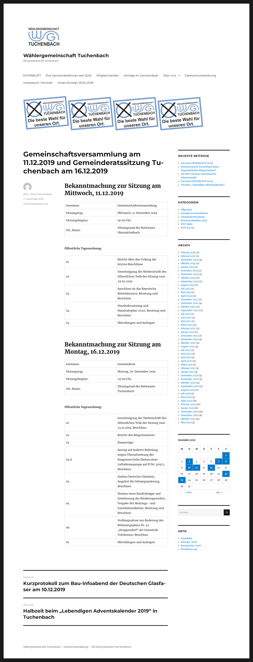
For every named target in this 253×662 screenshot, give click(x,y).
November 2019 (189, 415)
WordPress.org (189, 549)
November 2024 (189, 259)
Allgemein (186, 209)
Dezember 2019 (189, 411)
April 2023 (186, 295)
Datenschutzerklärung (200, 75)
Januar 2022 (187, 332)
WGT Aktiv (187, 224)
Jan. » (219, 492)
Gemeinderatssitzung (35, 203)
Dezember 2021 (189, 335)
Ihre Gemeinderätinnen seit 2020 (69, 75)
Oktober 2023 (188, 277)
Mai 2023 (186, 292)
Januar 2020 (187, 408)
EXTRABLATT (32, 75)
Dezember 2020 (189, 375)
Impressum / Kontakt (38, 82)
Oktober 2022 (188, 306)
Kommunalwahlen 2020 (194, 220)
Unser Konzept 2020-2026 (75, 82)
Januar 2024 (187, 267)
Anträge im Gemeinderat (141, 75)
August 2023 (187, 285)
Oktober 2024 (188, 263)
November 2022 (189, 303)
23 (182, 480)
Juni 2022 (186, 317)
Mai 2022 (186, 321)
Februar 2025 (188, 256)
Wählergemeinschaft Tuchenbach (66, 55)
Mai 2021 (186, 357)
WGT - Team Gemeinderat (37, 194)
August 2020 (188, 390)
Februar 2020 (188, 404)
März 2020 (187, 400)
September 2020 (190, 386)
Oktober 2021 (188, 343)
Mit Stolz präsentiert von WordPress (111, 646)
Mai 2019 (186, 422)
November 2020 (189, 379)
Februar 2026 (188, 252)
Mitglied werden (107, 75)
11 (197, 467)
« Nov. (188, 492)
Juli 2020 (186, 393)
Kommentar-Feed (191, 545)
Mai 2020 (186, 397)
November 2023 (189, 274)
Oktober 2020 (188, 382)
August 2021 (187, 346)
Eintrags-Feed (189, 542)
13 (211, 467)
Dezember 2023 (189, 270)
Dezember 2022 (189, 299)
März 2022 (187, 324)
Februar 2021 (188, 368)
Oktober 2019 (188, 418)
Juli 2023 (185, 288)
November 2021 (189, 339)
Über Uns (169, 75)
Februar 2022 (188, 328)
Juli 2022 (186, 314)
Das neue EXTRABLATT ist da (197, 163)
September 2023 (190, 281)
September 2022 (190, 310)
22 (226, 473)
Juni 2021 (186, 353)
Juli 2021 (185, 350)
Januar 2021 (187, 371)
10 (189, 467)
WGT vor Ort (187, 227)
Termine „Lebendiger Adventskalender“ (203, 184)
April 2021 (186, 361)
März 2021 (186, 364)
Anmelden (186, 538)
